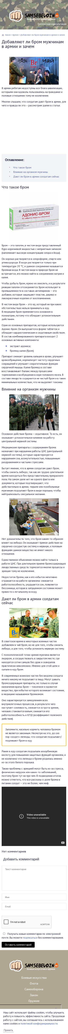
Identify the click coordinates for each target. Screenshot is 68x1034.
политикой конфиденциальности (39, 1023)
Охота (34, 983)
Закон (34, 995)
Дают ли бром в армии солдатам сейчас (36, 176)
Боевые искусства (34, 977)
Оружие (33, 1001)
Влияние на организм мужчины (30, 172)
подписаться (30, 937)
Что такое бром (22, 167)
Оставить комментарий (18, 944)
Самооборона (34, 989)
